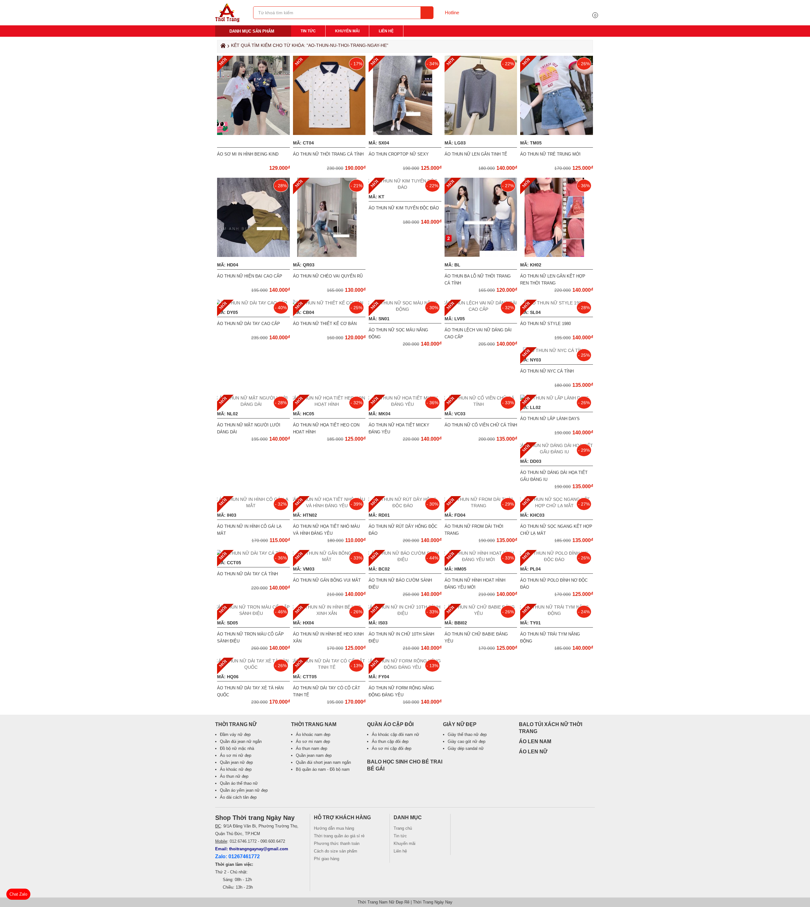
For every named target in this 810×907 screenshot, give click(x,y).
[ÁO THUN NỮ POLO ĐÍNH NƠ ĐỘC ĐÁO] (556, 559)
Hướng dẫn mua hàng (334, 828)
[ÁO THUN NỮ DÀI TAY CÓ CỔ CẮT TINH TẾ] (329, 667)
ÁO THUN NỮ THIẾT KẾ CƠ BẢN (325, 323)
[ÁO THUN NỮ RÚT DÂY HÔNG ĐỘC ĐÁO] (405, 505)
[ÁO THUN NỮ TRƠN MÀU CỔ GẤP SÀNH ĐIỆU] (253, 613)
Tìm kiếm (427, 12)
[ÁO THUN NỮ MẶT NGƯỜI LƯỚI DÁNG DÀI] (253, 404)
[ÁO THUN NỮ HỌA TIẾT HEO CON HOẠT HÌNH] (329, 404)
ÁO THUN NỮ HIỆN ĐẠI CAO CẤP (249, 276)
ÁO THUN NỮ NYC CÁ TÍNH (547, 371)
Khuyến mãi (347, 31)
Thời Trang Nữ (236, 724)
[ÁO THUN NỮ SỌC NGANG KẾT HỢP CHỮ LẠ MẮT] (556, 505)
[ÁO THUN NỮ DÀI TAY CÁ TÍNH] (253, 553)
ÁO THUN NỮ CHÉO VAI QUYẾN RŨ (328, 276)
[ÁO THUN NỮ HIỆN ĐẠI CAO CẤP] (254, 255)
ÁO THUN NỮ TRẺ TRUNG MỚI (550, 154)
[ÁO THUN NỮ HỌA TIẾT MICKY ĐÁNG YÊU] (405, 404)
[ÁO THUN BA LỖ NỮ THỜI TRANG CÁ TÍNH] (482, 255)
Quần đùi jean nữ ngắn (241, 741)
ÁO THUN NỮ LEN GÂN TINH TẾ (476, 154)
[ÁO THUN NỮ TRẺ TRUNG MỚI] (557, 133)
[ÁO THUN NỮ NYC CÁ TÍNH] (557, 350)
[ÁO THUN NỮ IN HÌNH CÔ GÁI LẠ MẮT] (253, 505)
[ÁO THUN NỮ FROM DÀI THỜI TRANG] (481, 505)
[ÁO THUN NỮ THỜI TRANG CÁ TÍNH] (330, 133)
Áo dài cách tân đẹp (238, 797)
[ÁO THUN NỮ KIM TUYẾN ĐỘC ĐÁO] (405, 187)
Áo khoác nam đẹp (313, 734)
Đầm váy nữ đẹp (235, 734)
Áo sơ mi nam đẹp (313, 741)
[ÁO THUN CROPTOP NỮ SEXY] (405, 133)
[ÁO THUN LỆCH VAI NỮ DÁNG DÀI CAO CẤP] (481, 309)
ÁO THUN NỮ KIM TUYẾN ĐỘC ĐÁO (404, 208)
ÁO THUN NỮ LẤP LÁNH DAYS (550, 418)
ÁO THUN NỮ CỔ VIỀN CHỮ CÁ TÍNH (481, 425)
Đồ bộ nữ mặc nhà (237, 748)
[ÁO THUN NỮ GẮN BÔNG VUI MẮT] (329, 559)
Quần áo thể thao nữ (239, 783)
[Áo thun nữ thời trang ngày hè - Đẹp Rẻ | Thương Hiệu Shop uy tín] (227, 20)
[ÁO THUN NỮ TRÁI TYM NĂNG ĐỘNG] (556, 613)
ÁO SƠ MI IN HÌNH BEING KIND (247, 154)
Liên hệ (386, 31)
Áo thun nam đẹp (311, 748)
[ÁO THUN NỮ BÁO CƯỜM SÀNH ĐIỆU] (405, 559)
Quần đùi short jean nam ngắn (323, 762)
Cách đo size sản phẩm (335, 851)
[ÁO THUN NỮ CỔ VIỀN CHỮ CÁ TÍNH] (481, 404)
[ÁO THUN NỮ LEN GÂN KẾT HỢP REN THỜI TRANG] (556, 255)
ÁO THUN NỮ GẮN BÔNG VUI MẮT (327, 580)
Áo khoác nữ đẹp (236, 769)
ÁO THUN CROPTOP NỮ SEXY (399, 154)
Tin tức (308, 31)
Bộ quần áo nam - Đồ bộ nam (323, 769)
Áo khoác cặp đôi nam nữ (395, 734)
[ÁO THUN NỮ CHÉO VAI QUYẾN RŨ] (329, 255)
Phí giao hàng (326, 858)
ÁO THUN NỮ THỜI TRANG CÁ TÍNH (328, 154)
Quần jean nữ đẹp (236, 762)
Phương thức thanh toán (336, 843)
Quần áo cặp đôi (390, 724)
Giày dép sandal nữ (466, 748)
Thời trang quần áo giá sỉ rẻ (339, 836)
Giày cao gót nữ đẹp (466, 741)
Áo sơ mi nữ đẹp (235, 755)
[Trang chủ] (222, 47)
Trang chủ (403, 828)
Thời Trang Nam (313, 724)
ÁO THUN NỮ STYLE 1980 (545, 323)
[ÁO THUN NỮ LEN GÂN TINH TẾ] (482, 133)
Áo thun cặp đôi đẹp (390, 741)
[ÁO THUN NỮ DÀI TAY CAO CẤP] (253, 302)
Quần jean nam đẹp (314, 755)
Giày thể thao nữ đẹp (467, 734)
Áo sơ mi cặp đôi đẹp (391, 748)
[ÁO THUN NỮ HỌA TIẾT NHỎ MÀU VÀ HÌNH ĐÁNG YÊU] (329, 505)
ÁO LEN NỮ (533, 751)
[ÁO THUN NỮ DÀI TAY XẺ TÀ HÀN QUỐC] (253, 667)
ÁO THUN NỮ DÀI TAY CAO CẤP (248, 323)
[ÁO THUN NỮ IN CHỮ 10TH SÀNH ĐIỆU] (405, 613)
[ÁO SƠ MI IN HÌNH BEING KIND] (254, 133)
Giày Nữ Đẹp (460, 724)
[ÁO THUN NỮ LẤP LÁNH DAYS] (557, 397)
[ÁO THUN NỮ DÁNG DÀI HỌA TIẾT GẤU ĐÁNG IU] (556, 451)
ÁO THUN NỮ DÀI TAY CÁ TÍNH (247, 574)
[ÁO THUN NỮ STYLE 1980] (556, 302)
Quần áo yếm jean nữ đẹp (244, 790)
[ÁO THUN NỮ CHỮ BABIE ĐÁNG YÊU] (481, 613)
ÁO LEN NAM (535, 741)
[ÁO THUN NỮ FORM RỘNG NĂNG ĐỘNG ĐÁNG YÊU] (405, 667)
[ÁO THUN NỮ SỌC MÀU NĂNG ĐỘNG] (405, 309)
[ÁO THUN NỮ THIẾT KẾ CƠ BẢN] (329, 302)
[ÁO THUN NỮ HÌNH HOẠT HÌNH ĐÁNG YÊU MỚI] (481, 559)
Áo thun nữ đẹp (234, 776)
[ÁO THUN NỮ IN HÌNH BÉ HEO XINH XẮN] (329, 613)
